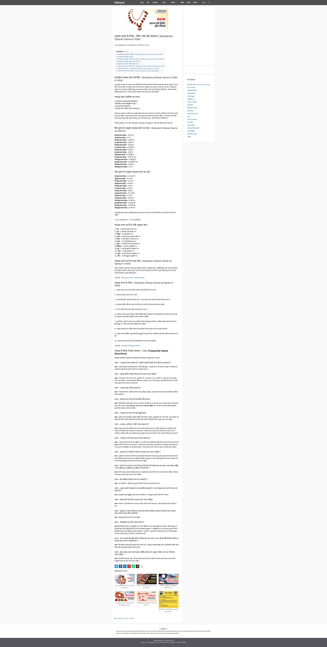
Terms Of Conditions (162, 642)
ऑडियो (182, 2)
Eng (203, 2)
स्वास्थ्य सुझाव (190, 96)
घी (169, 87)
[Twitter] (116, 566)
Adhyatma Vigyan (122, 618)
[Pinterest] (129, 566)
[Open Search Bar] (209, 2)
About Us (144, 642)
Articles (131, 618)
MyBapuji (119, 2)
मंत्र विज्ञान (190, 122)
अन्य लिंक (173, 2)
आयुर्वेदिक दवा (190, 99)
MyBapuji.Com (169, 640)
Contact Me (151, 642)
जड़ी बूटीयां (190, 105)
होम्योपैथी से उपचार (192, 108)
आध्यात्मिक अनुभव (192, 134)
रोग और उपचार (191, 87)
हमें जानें (195, 2)
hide (126, 51)
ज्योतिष (189, 137)
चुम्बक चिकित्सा (191, 93)
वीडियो (188, 2)
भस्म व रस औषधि (191, 102)
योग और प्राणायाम (192, 119)
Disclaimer (172, 642)
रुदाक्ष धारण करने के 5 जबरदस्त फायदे (132, 278)
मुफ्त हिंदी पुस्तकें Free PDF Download (198, 84)
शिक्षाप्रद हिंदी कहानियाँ (193, 128)
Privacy (179, 642)
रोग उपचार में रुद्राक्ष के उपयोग (130, 346)
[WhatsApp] (133, 566)
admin (147, 45)
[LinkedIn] (124, 566)
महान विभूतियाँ (191, 131)
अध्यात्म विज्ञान (191, 125)
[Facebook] (120, 566)
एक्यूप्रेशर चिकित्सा (192, 90)
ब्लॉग (148, 2)
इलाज (164, 2)
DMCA (184, 642)
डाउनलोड (155, 2)
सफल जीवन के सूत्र (192, 113)
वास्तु (188, 116)
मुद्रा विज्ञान (190, 111)
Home (142, 2)
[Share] (137, 566)
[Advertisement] (199, 35)
